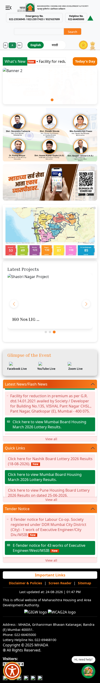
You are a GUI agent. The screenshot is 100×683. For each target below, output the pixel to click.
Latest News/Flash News (26, 384)
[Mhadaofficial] (33, 677)
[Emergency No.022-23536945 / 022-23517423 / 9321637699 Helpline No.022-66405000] (90, 18)
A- (5, 45)
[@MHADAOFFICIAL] (40, 677)
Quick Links (15, 448)
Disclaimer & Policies (25, 583)
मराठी (55, 45)
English (35, 45)
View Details (50, 292)
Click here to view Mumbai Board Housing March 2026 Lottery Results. (49, 421)
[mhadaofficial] (26, 677)
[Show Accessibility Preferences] (12, 671)
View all (51, 439)
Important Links (50, 575)
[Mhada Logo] (54, 7)
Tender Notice (17, 508)
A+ (19, 45)
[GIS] (50, 231)
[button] (48, 100)
